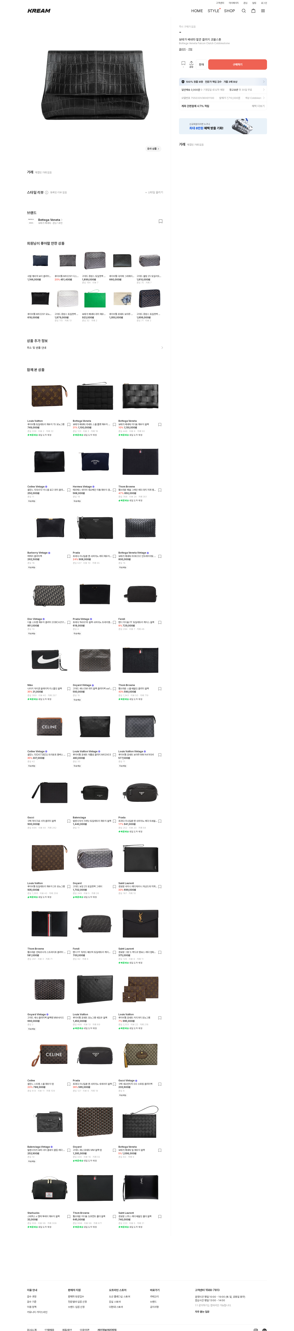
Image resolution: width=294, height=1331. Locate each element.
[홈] (39, 10)
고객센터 (220, 3)
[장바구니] (253, 11)
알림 (254, 3)
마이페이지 (234, 3)
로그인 (264, 3)
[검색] (244, 11)
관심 (245, 3)
